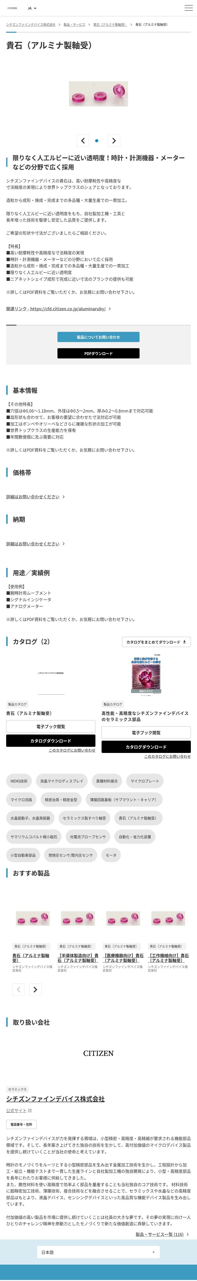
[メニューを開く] (189, 8)
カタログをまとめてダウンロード (153, 641)
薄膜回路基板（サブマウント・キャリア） (124, 799)
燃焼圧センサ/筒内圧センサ (70, 855)
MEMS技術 (19, 780)
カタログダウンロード (50, 741)
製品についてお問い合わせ (98, 337)
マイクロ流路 (21, 799)
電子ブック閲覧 (50, 726)
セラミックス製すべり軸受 (84, 817)
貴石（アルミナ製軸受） (138, 817)
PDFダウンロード (98, 353)
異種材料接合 (107, 780)
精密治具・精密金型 (61, 799)
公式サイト (16, 1110)
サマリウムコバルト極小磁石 (34, 836)
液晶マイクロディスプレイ (61, 780)
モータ (111, 855)
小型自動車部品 (23, 855)
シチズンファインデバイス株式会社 (55, 1098)
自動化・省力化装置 (135, 836)
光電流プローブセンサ (88, 836)
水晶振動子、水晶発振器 (30, 817)
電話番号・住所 (21, 1124)
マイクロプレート (145, 780)
